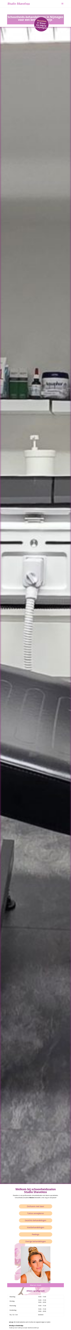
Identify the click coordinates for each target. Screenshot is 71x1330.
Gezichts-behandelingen (35, 1220)
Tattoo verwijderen (35, 1213)
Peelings (35, 1234)
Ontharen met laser (35, 1206)
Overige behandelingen (35, 1241)
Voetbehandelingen (35, 1227)
